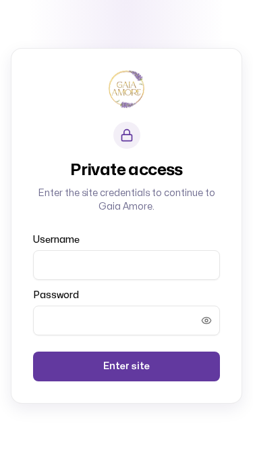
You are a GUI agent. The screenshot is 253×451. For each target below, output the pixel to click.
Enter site (126, 366)
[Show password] (206, 320)
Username (56, 239)
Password (56, 295)
